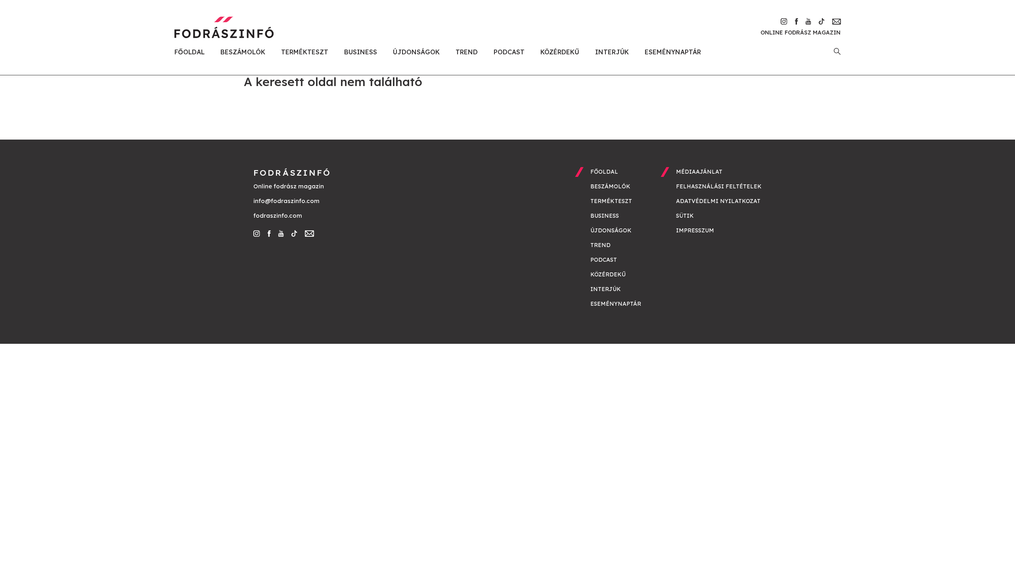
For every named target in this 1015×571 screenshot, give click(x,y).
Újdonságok (416, 52)
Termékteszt (304, 52)
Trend (467, 52)
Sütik (685, 215)
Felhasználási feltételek (719, 186)
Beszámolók (242, 52)
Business (360, 52)
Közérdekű (559, 52)
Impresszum (695, 230)
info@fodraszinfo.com (286, 201)
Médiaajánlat (699, 171)
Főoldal (189, 52)
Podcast (509, 52)
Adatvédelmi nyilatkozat (718, 201)
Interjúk (612, 52)
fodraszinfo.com (277, 215)
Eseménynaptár (673, 52)
